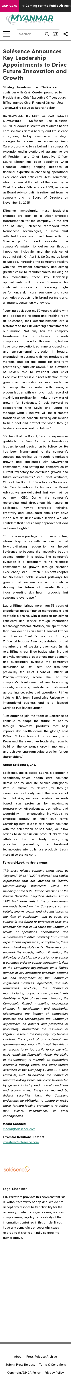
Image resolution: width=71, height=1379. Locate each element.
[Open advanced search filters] (55, 34)
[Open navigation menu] (6, 34)
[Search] (46, 34)
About (18, 1356)
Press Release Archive (41, 1356)
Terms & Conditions (52, 1364)
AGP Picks (9, 5)
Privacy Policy (54, 1372)
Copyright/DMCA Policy (24, 1372)
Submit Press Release (20, 1364)
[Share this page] (65, 34)
